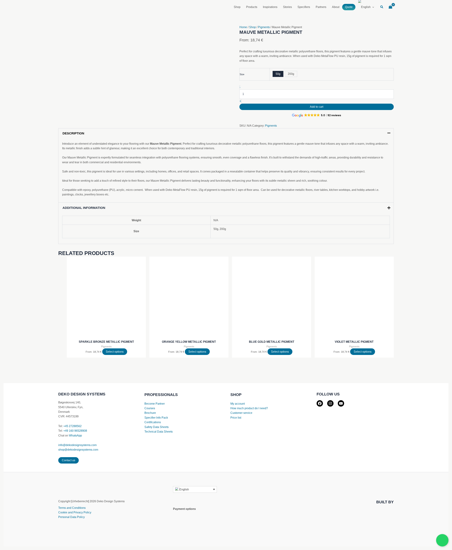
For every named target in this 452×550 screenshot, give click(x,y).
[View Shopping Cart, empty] (390, 7)
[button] (381, 7)
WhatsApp (75, 435)
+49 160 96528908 (75, 430)
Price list (235, 417)
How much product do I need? (249, 408)
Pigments (264, 27)
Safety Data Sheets (156, 427)
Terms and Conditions (72, 507)
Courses (149, 408)
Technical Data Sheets (158, 431)
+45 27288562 (72, 426)
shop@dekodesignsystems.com (78, 449)
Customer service (241, 412)
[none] (195, 489)
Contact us (68, 460)
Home (243, 27)
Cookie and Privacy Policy (74, 512)
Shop (252, 27)
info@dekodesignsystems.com (77, 445)
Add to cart (316, 106)
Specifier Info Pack (156, 417)
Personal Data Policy (71, 517)
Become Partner (154, 403)
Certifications (152, 422)
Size (242, 74)
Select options (115, 351)
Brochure (150, 412)
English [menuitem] (184, 489)
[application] (372, 7)
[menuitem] (366, 7)
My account (237, 403)
